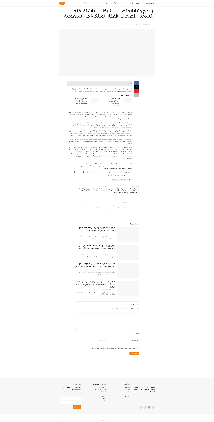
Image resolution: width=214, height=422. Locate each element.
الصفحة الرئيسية (134, 3)
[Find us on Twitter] (149, 407)
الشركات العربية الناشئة (117, 179)
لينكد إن (121, 166)
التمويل (128, 24)
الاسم (137, 333)
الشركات (104, 396)
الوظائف (128, 389)
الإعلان (128, 392)
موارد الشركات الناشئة (100, 389)
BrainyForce (83, 417)
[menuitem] (110, 420)
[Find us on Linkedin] (141, 407)
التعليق (137, 311)
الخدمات (104, 398)
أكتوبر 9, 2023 (136, 24)
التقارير (104, 401)
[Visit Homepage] (150, 3)
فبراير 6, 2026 (83, 107)
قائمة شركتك (102, 387)
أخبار (131, 24)
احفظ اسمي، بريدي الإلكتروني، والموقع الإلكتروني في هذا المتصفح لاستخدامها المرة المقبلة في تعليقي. (115, 348)
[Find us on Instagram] (153, 407)
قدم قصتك (103, 392)
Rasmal (73, 417)
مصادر (108, 3)
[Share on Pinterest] (136, 91)
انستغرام (126, 166)
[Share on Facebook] (136, 83)
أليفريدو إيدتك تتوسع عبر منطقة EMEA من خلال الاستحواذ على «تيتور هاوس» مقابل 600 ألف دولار (81, 102)
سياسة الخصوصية (125, 396)
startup (126, 179)
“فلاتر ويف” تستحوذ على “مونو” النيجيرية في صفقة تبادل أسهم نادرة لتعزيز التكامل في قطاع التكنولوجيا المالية (95, 284)
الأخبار (126, 3)
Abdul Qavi (106, 289)
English (130, 83)
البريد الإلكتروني (101, 341)
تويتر (116, 166)
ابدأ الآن (62, 3)
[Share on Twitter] (136, 87)
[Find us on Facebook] (145, 407)
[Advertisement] (107, 364)
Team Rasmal (147, 24)
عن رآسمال (114, 3)
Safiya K (112, 176)
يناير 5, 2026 (99, 289)
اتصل (129, 398)
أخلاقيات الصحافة (126, 394)
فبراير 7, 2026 (116, 105)
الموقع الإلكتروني (135, 340)
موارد (121, 3)
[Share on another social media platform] (136, 95)
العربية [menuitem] (102, 420)
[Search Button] (68, 3)
